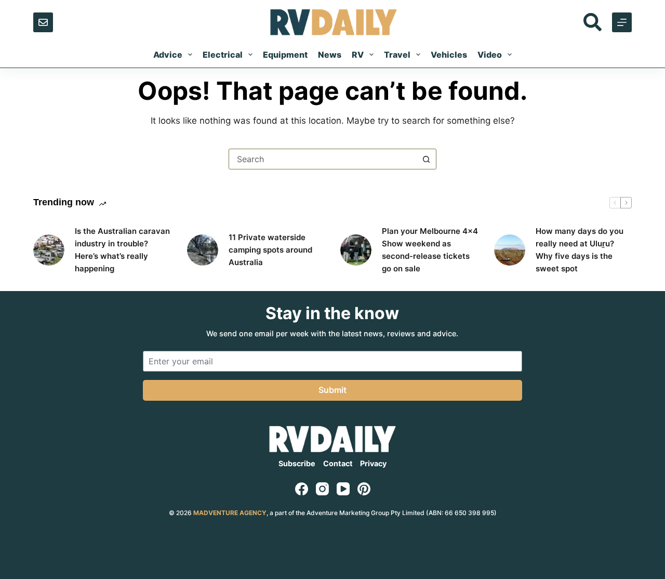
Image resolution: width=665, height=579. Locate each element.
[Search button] (426, 159)
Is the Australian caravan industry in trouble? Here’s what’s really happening (122, 249)
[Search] (592, 22)
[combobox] (322, 159)
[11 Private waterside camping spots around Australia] (202, 250)
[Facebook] (301, 488)
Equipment (285, 54)
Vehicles (449, 54)
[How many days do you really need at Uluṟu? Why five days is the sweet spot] (509, 250)
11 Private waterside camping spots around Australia (270, 249)
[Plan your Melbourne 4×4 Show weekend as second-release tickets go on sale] (355, 250)
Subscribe (296, 463)
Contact (338, 463)
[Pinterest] (363, 488)
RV (358, 54)
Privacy (373, 463)
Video (489, 54)
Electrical (223, 54)
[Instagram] (322, 488)
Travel (397, 54)
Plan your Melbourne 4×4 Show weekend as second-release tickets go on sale (430, 249)
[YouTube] (343, 488)
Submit (332, 390)
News (329, 54)
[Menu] (622, 22)
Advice (167, 54)
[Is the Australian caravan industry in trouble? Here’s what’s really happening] (48, 250)
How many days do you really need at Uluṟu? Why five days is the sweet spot (579, 249)
